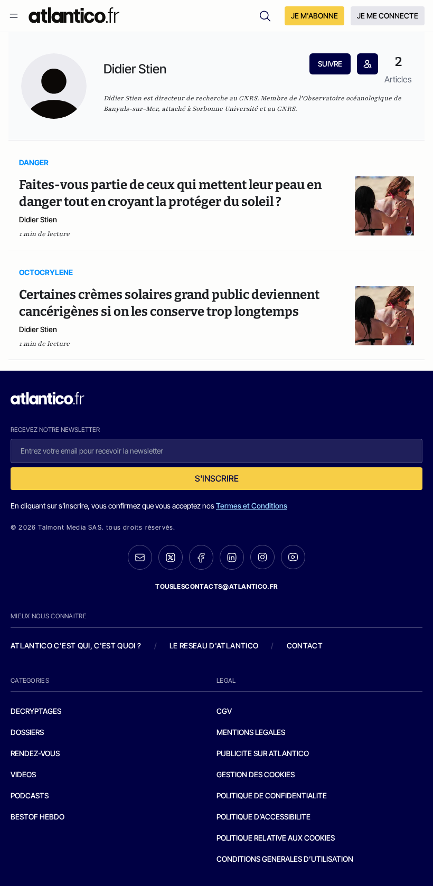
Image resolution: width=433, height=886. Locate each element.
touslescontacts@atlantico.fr (216, 586)
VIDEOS (23, 774)
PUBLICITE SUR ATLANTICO (262, 753)
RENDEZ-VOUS (35, 753)
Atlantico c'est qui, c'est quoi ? (76, 645)
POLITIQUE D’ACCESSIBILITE (263, 816)
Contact (305, 645)
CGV (224, 710)
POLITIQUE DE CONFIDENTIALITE (271, 795)
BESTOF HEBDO (37, 816)
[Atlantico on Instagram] (262, 557)
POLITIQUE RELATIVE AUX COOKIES (275, 837)
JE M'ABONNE (314, 15)
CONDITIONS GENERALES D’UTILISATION (284, 858)
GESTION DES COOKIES (255, 774)
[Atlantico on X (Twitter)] (170, 557)
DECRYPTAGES (36, 710)
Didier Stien (38, 219)
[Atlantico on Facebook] (201, 557)
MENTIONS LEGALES (250, 732)
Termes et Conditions (251, 505)
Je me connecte (387, 15)
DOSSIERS (27, 732)
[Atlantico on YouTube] (293, 557)
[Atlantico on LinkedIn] (232, 557)
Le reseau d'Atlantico (214, 645)
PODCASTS (30, 795)
